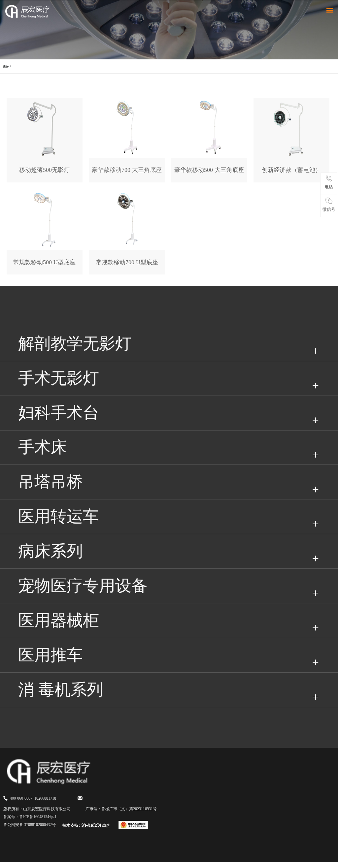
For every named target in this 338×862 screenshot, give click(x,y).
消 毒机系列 (60, 690)
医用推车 (50, 655)
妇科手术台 (58, 413)
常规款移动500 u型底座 (44, 262)
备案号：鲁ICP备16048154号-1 (29, 816)
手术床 (42, 447)
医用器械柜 (58, 620)
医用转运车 (58, 516)
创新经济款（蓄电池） (291, 170)
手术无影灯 (58, 378)
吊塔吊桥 (50, 482)
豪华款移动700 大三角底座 (127, 170)
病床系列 (50, 551)
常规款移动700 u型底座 (127, 262)
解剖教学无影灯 (74, 344)
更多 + (7, 66)
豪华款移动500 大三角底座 (209, 170)
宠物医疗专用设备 (83, 586)
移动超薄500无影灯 (44, 170)
